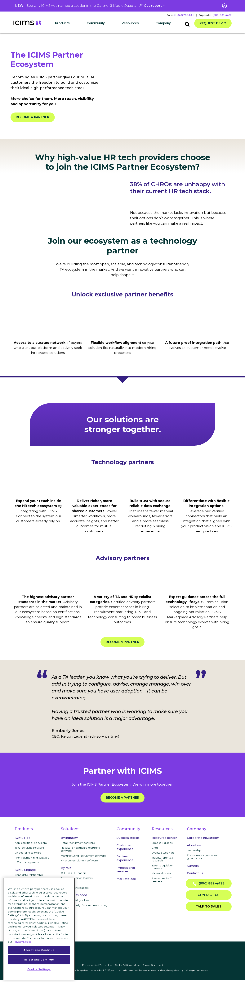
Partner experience (125, 858)
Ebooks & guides (162, 842)
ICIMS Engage (25, 870)
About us (194, 845)
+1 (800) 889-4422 (221, 15)
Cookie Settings (123, 965)
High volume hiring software (32, 857)
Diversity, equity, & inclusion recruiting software (84, 906)
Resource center (164, 838)
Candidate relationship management (29, 876)
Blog (155, 847)
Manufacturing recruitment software (83, 855)
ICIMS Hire (22, 838)
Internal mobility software (76, 900)
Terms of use (106, 965)
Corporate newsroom (203, 838)
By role (66, 868)
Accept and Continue (39, 949)
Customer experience (125, 847)
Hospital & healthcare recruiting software (80, 849)
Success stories (128, 838)
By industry (69, 838)
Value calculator (162, 873)
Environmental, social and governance (203, 857)
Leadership (194, 850)
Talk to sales (208, 906)
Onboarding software (28, 852)
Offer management (27, 862)
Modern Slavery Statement (148, 965)
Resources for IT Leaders (162, 880)
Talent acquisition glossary (162, 867)
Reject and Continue (39, 959)
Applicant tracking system (31, 842)
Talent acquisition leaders (76, 877)
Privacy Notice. (23, 941)
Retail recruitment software (78, 842)
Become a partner (32, 117)
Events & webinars (163, 852)
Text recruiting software (29, 847)
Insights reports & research (162, 859)
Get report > (154, 5)
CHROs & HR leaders (73, 872)
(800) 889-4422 (210, 883)
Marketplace (126, 879)
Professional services (126, 869)
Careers (193, 865)
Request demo (213, 23)
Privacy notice (90, 965)
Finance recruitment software (79, 860)
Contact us (195, 873)
